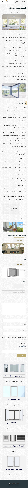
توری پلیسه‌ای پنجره (22, 281)
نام (25, 317)
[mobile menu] (2, 2)
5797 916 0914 (21, 2)
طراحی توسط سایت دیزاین (14, 483)
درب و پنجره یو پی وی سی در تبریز (14, 405)
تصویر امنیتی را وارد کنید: (21, 349)
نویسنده (16, 12)
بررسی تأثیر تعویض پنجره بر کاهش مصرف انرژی (17, 235)
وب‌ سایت (24, 331)
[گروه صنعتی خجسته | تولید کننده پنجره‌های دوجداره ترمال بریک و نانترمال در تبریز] (6, 2)
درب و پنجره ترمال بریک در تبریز (14, 381)
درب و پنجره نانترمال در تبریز (14, 428)
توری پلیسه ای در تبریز (14, 451)
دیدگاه (24, 301)
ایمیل (24, 324)
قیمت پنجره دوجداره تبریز (14, 475)
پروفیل (19, 185)
